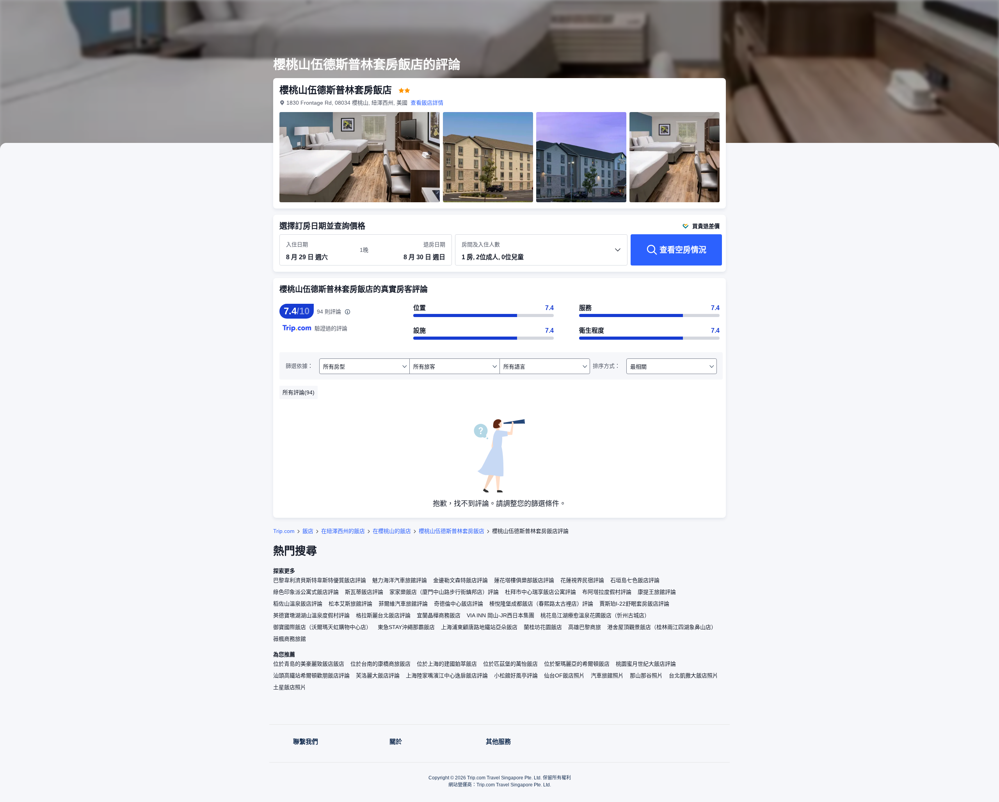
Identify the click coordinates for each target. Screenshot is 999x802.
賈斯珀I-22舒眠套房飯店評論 (634, 604)
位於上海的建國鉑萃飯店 (447, 664)
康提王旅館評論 (657, 592)
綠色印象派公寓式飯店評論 (306, 592)
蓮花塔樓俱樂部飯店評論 (524, 580)
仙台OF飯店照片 (564, 675)
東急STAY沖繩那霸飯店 (406, 627)
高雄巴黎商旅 (584, 627)
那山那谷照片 (646, 675)
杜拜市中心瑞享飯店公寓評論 (540, 592)
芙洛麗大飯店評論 (378, 675)
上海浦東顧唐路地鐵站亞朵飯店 (479, 627)
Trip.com (284, 531)
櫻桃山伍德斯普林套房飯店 (451, 531)
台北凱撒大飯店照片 (693, 675)
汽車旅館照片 (607, 675)
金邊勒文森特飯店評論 (460, 580)
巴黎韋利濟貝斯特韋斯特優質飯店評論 (319, 580)
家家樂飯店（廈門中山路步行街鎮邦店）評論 (444, 592)
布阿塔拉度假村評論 (606, 592)
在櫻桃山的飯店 (392, 531)
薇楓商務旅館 (289, 639)
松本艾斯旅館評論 (350, 604)
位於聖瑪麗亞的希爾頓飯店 (577, 664)
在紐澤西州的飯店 (343, 531)
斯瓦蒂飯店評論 (364, 592)
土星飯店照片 (289, 687)
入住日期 (297, 244)
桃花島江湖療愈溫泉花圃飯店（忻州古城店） (595, 615)
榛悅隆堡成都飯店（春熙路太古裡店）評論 (541, 604)
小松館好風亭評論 (516, 675)
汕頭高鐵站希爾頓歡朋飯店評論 (311, 675)
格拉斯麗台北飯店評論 (383, 615)
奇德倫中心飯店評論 (458, 604)
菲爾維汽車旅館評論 (403, 604)
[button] (834, 13)
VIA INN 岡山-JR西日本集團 (500, 615)
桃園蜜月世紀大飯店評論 (646, 664)
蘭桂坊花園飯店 (543, 627)
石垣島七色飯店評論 (634, 580)
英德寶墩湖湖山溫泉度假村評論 (311, 615)
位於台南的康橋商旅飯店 (380, 664)
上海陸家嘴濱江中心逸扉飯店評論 (447, 675)
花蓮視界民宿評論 (582, 580)
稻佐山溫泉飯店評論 (297, 604)
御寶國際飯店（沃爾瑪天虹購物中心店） (322, 627)
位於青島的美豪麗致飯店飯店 (308, 664)
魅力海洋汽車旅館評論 (399, 580)
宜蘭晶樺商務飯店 (438, 615)
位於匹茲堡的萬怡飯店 (510, 664)
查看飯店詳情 (427, 103)
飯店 (307, 531)
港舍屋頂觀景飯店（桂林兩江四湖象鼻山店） (661, 627)
